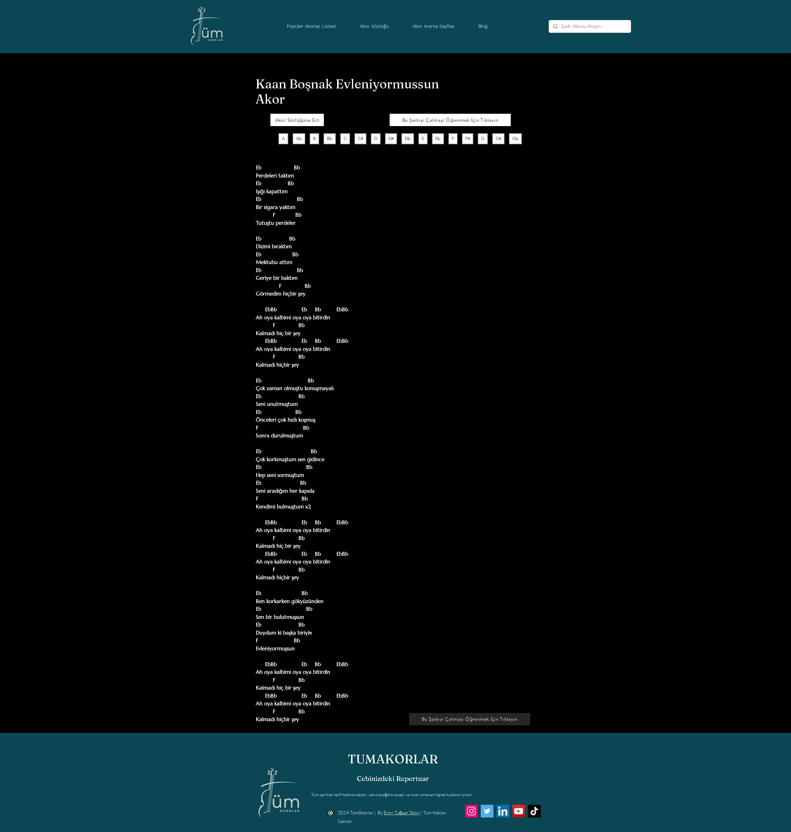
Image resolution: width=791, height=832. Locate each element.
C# (360, 138)
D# (391, 138)
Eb (438, 138)
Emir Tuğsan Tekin (402, 813)
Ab (299, 138)
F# (467, 138)
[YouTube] (518, 811)
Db (408, 138)
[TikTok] (534, 811)
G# (498, 138)
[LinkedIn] (503, 811)
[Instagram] (471, 811)
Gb (515, 138)
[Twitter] (487, 811)
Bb (329, 138)
